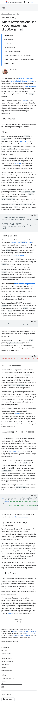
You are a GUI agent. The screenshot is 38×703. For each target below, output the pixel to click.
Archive (3, 667)
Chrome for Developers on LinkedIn (11, 684)
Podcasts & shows (6, 670)
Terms (3, 694)
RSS (2, 687)
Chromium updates (7, 661)
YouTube (3, 681)
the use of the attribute (21, 242)
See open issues (6, 653)
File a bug (4, 650)
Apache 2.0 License (30, 633)
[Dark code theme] (32, 215)
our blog (10, 613)
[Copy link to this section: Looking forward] (20, 573)
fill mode (18, 163)
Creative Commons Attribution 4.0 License (24, 631)
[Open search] (25, 2)
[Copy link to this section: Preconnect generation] (23, 366)
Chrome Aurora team (25, 78)
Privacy (9, 694)
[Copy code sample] (35, 215)
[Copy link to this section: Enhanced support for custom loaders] (3, 434)
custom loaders (14, 451)
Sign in (33, 2)
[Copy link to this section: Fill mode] (11, 132)
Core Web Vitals (30, 86)
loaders (17, 414)
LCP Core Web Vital (17, 255)
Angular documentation (20, 517)
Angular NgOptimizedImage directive (23, 81)
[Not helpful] (15, 17)
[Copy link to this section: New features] (17, 119)
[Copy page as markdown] (21, 29)
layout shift (22, 141)
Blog (3, 8)
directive (24, 100)
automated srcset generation (24, 284)
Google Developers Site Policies (21, 635)
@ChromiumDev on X (7, 678)
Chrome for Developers (8, 14)
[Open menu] (3, 2)
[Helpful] (12, 17)
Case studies (5, 664)
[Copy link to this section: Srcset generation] (18, 236)
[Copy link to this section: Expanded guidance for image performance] (15, 525)
